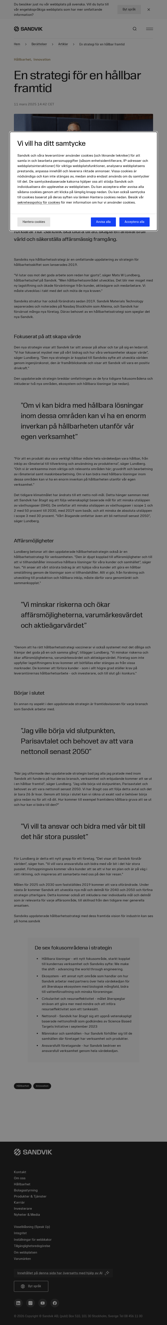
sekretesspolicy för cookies (38, 202)
